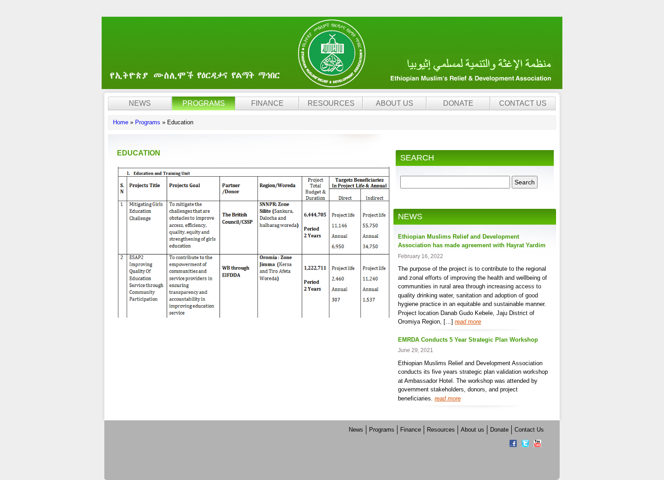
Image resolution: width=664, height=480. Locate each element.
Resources (331, 103)
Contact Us (523, 103)
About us (394, 103)
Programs (203, 103)
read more (468, 321)
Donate (458, 103)
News (140, 103)
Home (120, 122)
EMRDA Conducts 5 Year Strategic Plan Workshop (468, 339)
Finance (267, 103)
